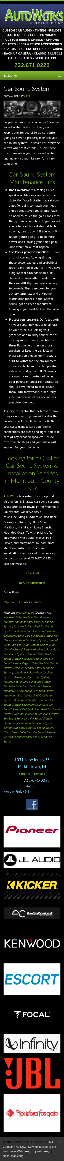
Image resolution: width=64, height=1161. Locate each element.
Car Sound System (27, 88)
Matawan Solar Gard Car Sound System (27, 686)
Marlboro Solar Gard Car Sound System (27, 681)
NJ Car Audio (32, 573)
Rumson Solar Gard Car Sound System (36, 714)
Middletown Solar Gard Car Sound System (29, 691)
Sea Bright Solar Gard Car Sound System (28, 718)
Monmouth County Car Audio (23, 602)
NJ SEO (21, 1146)
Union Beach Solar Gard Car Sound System (29, 732)
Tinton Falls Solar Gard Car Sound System (29, 727)
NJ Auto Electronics (32, 583)
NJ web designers (40, 1146)
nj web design (42, 1151)
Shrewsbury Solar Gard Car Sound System (28, 723)
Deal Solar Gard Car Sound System (34, 631)
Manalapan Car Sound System (31, 677)
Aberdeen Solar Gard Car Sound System (27, 617)
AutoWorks (11, 496)
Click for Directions (32, 774)
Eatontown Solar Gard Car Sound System (28, 635)
